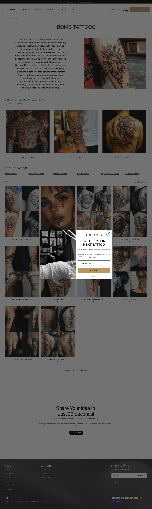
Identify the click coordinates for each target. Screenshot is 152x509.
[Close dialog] (108, 233)
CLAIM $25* (94, 270)
